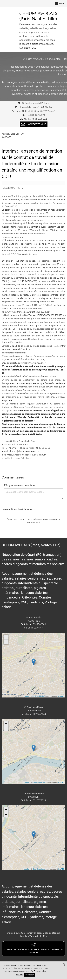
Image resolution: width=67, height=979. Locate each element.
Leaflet (26, 696)
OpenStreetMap (39, 696)
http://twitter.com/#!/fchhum (16, 458)
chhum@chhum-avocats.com (24, 451)
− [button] (6, 642)
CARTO (61, 696)
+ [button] (6, 637)
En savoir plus (40, 971)
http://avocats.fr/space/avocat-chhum (26, 454)
